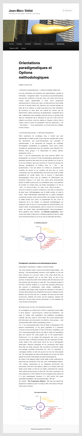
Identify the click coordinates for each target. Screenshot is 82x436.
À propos (19, 44)
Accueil (11, 44)
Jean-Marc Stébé (21, 10)
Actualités (28, 44)
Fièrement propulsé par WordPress (41, 429)
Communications (49, 44)
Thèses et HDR (13, 48)
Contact (23, 48)
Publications (37, 44)
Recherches (60, 44)
